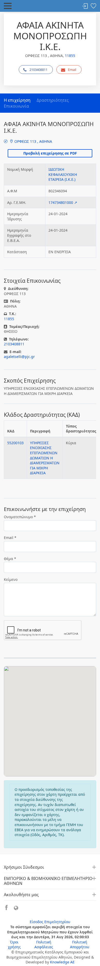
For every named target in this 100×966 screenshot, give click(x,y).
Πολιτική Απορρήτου (79, 945)
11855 (70, 55)
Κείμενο (10, 579)
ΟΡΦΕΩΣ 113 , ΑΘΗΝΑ (32, 141)
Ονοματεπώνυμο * (20, 516)
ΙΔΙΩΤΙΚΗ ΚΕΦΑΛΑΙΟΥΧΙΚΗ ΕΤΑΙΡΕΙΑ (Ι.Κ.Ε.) (62, 174)
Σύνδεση (85, 6)
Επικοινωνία (16, 106)
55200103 (15, 442)
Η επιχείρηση (17, 100)
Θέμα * (10, 558)
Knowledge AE (62, 962)
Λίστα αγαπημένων (93, 6)
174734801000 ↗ (62, 202)
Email (72, 69)
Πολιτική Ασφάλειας (43, 945)
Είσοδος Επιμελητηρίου (50, 921)
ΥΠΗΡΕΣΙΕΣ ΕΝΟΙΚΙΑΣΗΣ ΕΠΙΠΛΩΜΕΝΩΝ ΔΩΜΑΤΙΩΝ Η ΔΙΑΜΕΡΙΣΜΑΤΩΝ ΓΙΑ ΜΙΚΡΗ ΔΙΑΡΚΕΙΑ (44, 458)
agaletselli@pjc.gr (19, 356)
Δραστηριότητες (53, 100)
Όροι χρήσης (14, 945)
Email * (10, 537)
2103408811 (38, 69)
